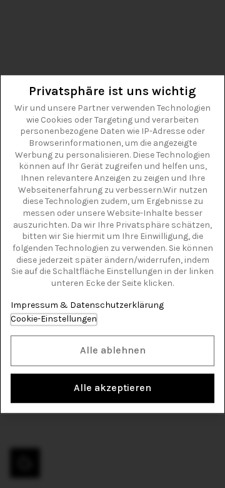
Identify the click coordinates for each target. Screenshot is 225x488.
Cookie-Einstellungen (54, 318)
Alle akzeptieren (112, 388)
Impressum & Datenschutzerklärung (87, 305)
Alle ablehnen (113, 350)
